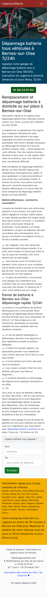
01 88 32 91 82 (23, 90)
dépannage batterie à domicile (22, 429)
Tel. (6, 457)
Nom (7, 446)
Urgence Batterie (12, 3)
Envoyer (12, 470)
